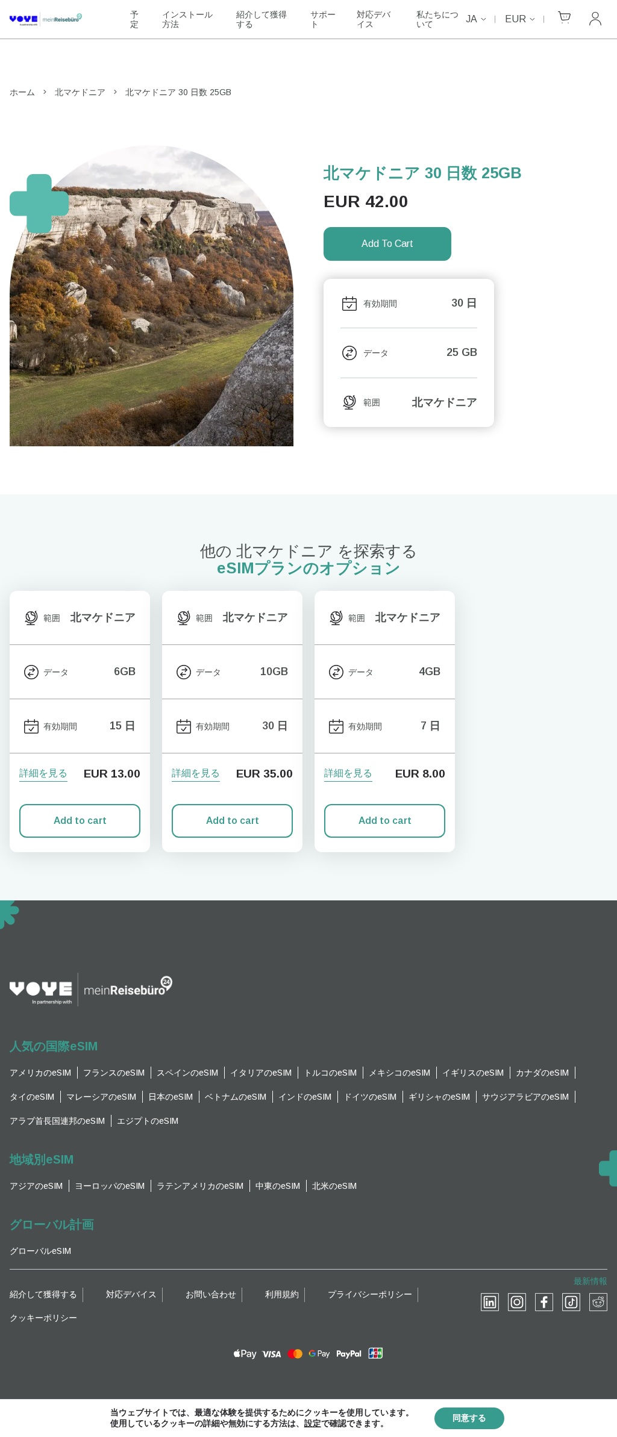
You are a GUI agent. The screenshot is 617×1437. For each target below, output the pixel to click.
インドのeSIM (304, 1097)
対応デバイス (373, 19)
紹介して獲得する (261, 19)
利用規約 (282, 1294)
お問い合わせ (211, 1294)
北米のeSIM (334, 1186)
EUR (515, 19)
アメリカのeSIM (40, 1072)
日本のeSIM (170, 1097)
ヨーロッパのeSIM (110, 1186)
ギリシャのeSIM (439, 1097)
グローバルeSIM (40, 1251)
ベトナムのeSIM (235, 1097)
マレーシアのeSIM (101, 1097)
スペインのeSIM (187, 1072)
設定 (312, 1423)
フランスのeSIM (114, 1072)
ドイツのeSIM (369, 1097)
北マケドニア (80, 92)
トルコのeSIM (330, 1072)
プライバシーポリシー (370, 1294)
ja (471, 19)
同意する (469, 1418)
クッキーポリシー (43, 1318)
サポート (323, 19)
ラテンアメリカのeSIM (200, 1186)
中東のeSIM (277, 1186)
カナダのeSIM (542, 1072)
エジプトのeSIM (147, 1121)
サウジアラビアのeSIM (525, 1097)
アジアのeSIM (36, 1186)
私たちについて (437, 19)
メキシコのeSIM (399, 1072)
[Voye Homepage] (58, 19)
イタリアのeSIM (261, 1072)
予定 (134, 19)
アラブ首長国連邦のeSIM (57, 1121)
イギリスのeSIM (473, 1072)
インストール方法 (187, 19)
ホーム (22, 92)
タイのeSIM (32, 1097)
